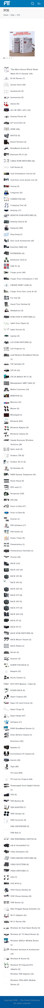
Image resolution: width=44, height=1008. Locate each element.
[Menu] (39, 3)
